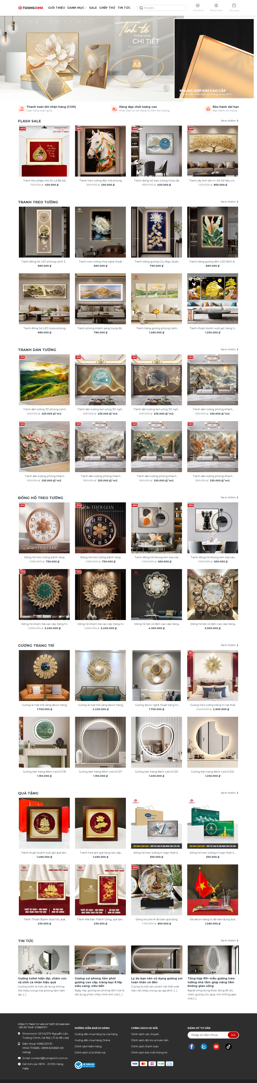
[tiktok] (230, 1047)
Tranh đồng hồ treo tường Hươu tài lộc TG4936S (156, 181)
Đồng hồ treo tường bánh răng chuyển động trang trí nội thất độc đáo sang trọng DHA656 (100, 557)
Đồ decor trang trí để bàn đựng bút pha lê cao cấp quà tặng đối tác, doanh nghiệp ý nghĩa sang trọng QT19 (212, 919)
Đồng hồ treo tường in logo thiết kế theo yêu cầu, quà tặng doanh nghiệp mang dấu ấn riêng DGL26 (157, 853)
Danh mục (75, 7)
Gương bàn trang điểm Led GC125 (156, 771)
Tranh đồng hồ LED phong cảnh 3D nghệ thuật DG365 (44, 262)
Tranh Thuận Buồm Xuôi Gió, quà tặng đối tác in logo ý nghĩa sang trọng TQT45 (44, 919)
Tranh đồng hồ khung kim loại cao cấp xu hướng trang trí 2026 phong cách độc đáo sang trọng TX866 (212, 557)
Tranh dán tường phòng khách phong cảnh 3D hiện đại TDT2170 (212, 409)
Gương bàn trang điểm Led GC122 (212, 771)
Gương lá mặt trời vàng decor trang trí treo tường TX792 (44, 705)
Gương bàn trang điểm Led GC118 (44, 771)
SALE (93, 7)
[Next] (232, 148)
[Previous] (25, 148)
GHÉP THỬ (107, 7)
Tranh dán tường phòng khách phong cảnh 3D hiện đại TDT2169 (212, 476)
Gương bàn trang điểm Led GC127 (100, 771)
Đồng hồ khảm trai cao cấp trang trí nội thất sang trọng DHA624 (44, 624)
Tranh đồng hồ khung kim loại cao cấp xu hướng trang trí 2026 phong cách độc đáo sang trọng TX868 (156, 557)
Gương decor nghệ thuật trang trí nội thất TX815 (156, 705)
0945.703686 (31, 1048)
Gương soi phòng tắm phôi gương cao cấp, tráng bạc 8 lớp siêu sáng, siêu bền (98, 982)
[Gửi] (141, 8)
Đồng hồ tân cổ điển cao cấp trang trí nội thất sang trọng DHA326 (213, 624)
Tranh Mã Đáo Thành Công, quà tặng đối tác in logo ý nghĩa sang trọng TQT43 (100, 919)
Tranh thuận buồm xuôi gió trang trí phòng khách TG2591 (212, 328)
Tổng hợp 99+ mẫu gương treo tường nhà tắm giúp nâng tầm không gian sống (211, 982)
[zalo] (205, 1047)
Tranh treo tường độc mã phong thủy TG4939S (101, 181)
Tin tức (124, 7)
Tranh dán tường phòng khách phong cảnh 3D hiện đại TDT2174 (100, 476)
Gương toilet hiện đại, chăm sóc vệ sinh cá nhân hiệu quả (42, 980)
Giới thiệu (56, 7)
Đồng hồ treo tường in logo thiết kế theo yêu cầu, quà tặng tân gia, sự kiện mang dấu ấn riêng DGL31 (213, 853)
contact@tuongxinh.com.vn (49, 1058)
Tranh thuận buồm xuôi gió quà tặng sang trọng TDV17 (44, 853)
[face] (193, 1047)
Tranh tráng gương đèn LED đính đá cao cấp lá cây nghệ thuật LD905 (212, 262)
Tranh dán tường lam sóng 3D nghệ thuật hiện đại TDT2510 (100, 409)
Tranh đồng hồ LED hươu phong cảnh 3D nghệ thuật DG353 (44, 328)
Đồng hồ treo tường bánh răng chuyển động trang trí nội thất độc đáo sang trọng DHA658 (44, 557)
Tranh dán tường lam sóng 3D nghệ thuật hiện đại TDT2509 (157, 409)
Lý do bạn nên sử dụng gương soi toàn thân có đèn (156, 980)
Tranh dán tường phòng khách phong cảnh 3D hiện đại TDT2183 (44, 476)
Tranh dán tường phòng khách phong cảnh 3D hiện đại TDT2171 (156, 476)
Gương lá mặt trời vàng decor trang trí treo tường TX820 (100, 705)
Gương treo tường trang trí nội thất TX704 (212, 705)
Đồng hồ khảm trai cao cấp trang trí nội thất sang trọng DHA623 (100, 624)
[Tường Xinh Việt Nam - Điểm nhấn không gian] (30, 8)
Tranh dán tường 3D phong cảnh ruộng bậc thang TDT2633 (44, 409)
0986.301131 (44, 1043)
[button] (234, 8)
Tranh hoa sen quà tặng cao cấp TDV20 (100, 853)
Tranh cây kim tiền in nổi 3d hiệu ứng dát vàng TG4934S (212, 181)
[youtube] (218, 1047)
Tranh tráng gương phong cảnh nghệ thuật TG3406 (156, 328)
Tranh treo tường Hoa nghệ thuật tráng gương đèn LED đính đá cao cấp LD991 (100, 262)
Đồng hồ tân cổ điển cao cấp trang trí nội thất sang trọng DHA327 (156, 624)
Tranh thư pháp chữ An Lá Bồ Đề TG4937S (44, 181)
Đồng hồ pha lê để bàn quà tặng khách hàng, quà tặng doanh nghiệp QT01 (156, 919)
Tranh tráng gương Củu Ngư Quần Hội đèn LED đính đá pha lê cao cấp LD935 (157, 262)
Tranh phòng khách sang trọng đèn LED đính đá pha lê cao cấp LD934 (100, 328)
